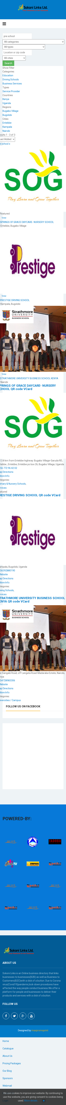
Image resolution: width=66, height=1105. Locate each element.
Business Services (12, 83)
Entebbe (7, 122)
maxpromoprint (39, 1030)
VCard (28, 389)
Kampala (7, 127)
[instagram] (22, 1015)
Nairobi (6, 131)
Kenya (6, 99)
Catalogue (8, 1048)
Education (8, 75)
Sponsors (8, 1078)
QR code (17, 389)
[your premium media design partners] (55, 863)
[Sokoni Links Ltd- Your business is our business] (33, 8)
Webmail (7, 1085)
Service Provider (11, 91)
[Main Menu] (4, 23)
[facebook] (6, 1015)
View (4, 218)
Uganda (7, 103)
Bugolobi (7, 115)
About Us (7, 1056)
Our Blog (7, 1070)
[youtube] (31, 1015)
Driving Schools (11, 79)
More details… (31, 1100)
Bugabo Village (10, 111)
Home (6, 1041)
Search (8, 63)
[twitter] (14, 1015)
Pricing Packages (12, 1063)
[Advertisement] (33, 756)
